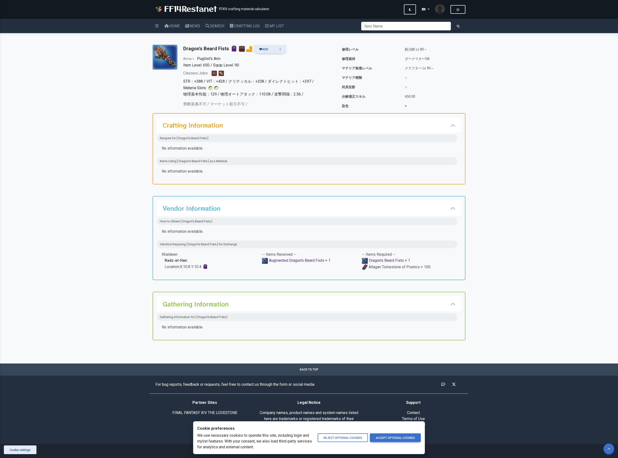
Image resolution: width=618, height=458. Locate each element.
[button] (425, 9)
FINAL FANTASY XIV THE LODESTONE (204, 412)
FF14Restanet (189, 8)
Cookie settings (20, 450)
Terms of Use (413, 418)
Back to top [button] (309, 369)
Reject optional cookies (342, 438)
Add (265, 49)
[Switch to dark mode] (410, 9)
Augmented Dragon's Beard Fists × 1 (299, 260)
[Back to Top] (609, 448)
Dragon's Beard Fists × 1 (389, 260)
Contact (413, 412)
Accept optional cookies (395, 438)
